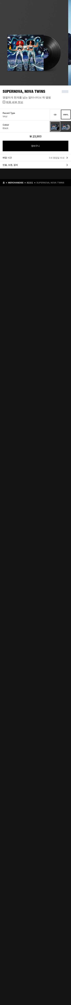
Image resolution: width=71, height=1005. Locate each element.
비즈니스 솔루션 (52, 7)
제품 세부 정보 (14, 102)
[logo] (13, 13)
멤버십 (64, 7)
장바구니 (35, 146)
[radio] (55, 114)
